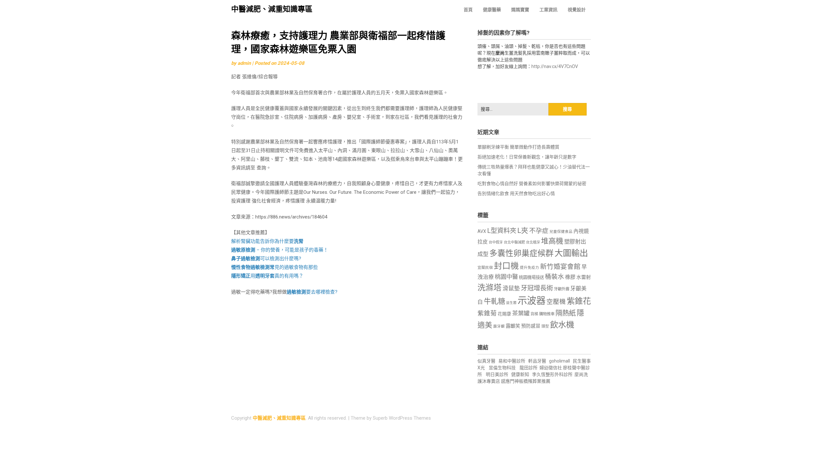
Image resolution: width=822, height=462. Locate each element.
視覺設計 (577, 9)
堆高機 (552, 241)
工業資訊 (548, 9)
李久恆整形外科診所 (552, 374)
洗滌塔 (489, 287)
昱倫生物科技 (502, 367)
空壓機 (556, 301)
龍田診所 (529, 367)
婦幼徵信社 (551, 367)
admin (244, 63)
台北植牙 (533, 242)
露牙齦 (499, 326)
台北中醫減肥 (514, 242)
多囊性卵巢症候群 (521, 253)
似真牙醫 (486, 361)
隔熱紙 (565, 313)
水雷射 (583, 277)
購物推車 (547, 314)
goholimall (559, 361)
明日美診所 (496, 374)
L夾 (522, 231)
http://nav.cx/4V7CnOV (554, 66)
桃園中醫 (506, 276)
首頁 (468, 9)
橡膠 (570, 277)
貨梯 (534, 314)
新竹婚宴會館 (560, 266)
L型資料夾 (501, 231)
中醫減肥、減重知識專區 (271, 9)
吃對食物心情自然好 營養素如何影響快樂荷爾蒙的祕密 (531, 183)
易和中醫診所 (511, 361)
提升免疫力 (529, 267)
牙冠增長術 (537, 288)
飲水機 (562, 324)
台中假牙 (496, 242)
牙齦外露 (561, 289)
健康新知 (520, 374)
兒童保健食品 (561, 231)
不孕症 (538, 231)
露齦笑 (513, 326)
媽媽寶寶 (520, 9)
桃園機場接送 (531, 277)
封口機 (506, 266)
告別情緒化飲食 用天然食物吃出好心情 (516, 193)
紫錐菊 (487, 313)
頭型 (545, 326)
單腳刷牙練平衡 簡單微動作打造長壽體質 (518, 147)
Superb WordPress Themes (402, 418)
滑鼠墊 (511, 288)
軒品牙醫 (537, 361)
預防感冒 (530, 326)
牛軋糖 (494, 301)
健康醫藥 (492, 9)
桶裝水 (554, 276)
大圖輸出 (571, 253)
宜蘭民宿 (485, 267)
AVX (481, 231)
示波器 (532, 300)
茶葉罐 (520, 313)
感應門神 (510, 381)
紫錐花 (579, 301)
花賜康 (504, 313)
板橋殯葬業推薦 (534, 381)
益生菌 (511, 303)
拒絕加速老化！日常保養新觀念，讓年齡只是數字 (526, 156)
